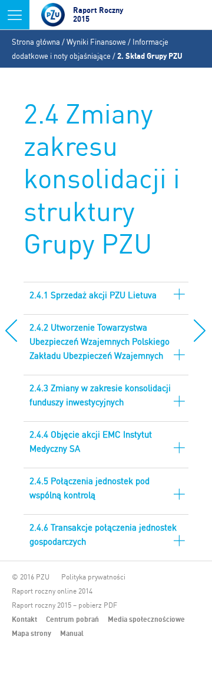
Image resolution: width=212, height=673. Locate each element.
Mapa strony (31, 633)
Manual (72, 633)
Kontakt (24, 619)
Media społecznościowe (146, 619)
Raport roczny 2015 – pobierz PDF (64, 605)
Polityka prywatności (93, 576)
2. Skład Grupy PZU (150, 56)
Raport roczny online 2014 (52, 591)
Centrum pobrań (72, 619)
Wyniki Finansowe (96, 41)
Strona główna (36, 41)
